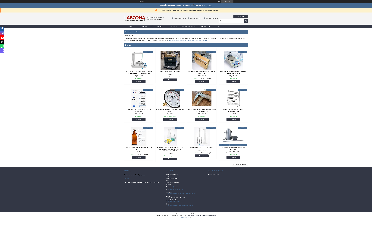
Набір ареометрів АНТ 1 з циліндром (202, 147)
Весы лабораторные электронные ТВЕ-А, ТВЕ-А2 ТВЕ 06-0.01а (233, 72)
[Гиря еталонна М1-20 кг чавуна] (170, 60)
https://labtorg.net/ (173, 201)
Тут (209, 5)
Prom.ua (195, 214)
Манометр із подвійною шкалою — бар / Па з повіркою (170, 110)
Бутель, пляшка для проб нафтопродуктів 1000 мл (139, 148)
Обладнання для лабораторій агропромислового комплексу (188, 40)
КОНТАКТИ (173, 26)
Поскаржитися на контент (194, 215)
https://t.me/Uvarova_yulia (176, 189)
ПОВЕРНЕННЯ (205, 26)
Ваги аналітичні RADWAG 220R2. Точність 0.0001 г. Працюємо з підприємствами (138, 72)
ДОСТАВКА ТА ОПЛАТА (189, 26)
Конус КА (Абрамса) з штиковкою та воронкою (233, 148)
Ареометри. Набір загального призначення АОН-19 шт (201, 72)
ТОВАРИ (144, 26)
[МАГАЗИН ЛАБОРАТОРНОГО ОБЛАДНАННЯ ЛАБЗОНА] (135, 20)
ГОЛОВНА (131, 26)
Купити (140, 81)
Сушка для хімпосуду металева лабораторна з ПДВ (233, 110)
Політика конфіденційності (209, 215)
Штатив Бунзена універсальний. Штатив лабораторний (138, 110)
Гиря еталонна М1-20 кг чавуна (170, 71)
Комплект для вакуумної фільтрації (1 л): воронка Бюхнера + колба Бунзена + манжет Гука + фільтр (170, 149)
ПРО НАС (159, 26)
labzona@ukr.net (173, 187)
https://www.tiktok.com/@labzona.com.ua (180, 205)
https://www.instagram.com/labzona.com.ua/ (181, 193)
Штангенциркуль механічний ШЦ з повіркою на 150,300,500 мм (202, 110)
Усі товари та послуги (239, 164)
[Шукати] (246, 21)
